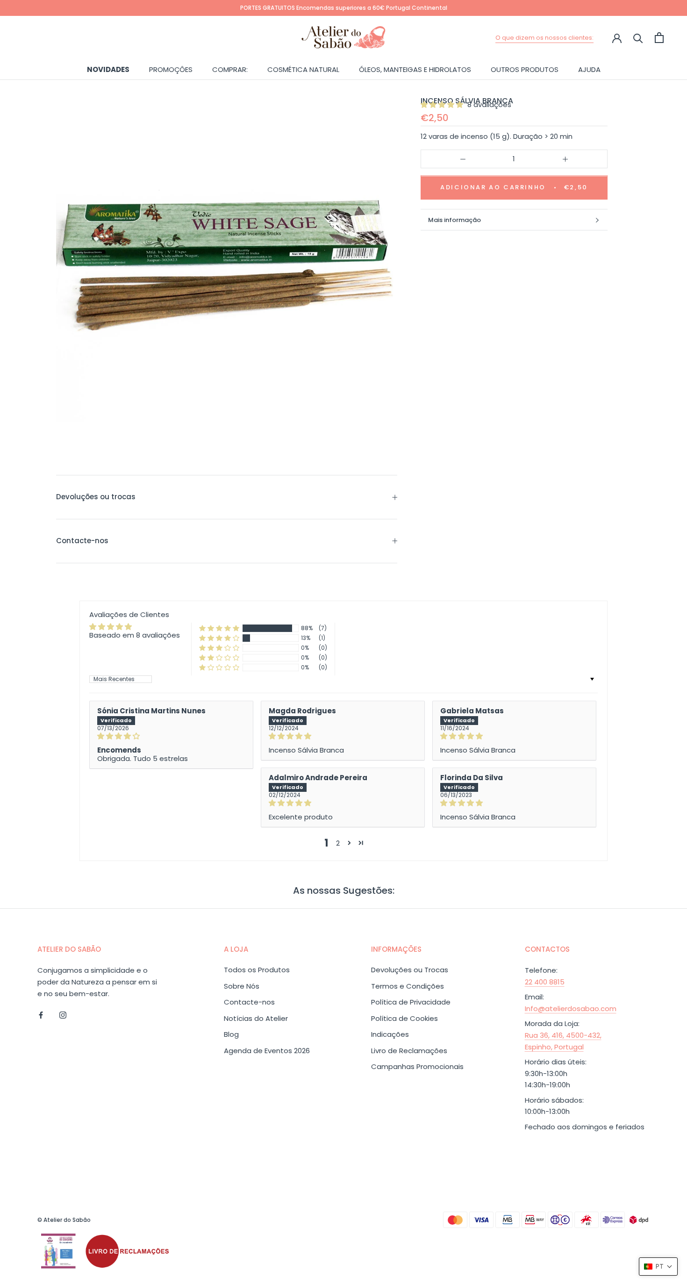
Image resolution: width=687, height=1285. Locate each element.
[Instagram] (62, 1014)
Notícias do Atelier (256, 1018)
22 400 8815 (545, 982)
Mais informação (454, 219)
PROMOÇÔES (171, 69)
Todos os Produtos (257, 970)
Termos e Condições (407, 986)
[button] (443, 104)
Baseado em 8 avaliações (134, 635)
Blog (231, 1034)
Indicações (390, 1034)
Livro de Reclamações (409, 1050)
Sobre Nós (241, 986)
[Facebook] (40, 1014)
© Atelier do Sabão (64, 1220)
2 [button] (338, 843)
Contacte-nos (82, 541)
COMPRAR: (230, 69)
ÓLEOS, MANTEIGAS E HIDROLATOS (415, 69)
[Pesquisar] (638, 38)
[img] (171, 736)
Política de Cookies (404, 1018)
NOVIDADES (108, 69)
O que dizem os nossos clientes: (544, 37)
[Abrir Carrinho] (659, 37)
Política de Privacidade (411, 1002)
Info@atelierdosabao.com (570, 1008)
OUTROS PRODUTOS (524, 69)
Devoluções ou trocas (96, 497)
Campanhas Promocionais (417, 1066)
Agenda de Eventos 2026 (267, 1050)
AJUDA (589, 69)
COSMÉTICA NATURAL (303, 69)
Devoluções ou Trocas (409, 970)
